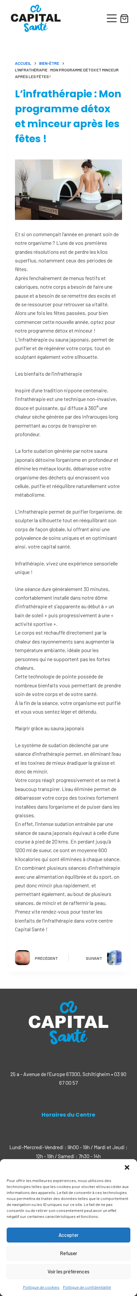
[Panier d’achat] (124, 22)
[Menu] (112, 18)
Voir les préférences (68, 1271)
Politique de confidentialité (87, 1287)
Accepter (68, 1235)
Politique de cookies (41, 1287)
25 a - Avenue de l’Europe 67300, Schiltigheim (60, 1074)
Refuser (68, 1253)
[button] (127, 1167)
